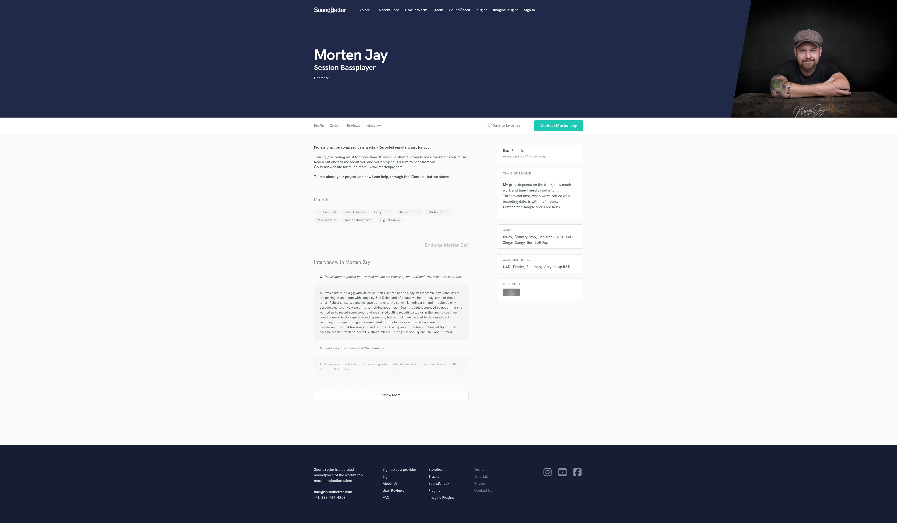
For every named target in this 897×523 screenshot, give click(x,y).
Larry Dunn (382, 212)
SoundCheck (459, 10)
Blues (507, 237)
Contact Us (483, 490)
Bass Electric (513, 151)
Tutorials (481, 476)
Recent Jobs (389, 10)
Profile (319, 126)
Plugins (481, 10)
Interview (373, 126)
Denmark (321, 78)
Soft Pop (541, 243)
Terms (479, 469)
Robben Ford (327, 212)
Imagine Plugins (505, 10)
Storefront (436, 469)
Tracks (438, 10)
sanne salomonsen (358, 220)
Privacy (480, 483)
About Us (390, 483)
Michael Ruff (327, 220)
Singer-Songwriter (517, 243)
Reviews (353, 126)
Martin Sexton (438, 212)
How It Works (416, 10)
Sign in (529, 10)
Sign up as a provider (399, 469)
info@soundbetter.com (333, 492)
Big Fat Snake (390, 220)
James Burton (409, 212)
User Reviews (393, 490)
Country (520, 237)
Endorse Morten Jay (447, 245)
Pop (533, 237)
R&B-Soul (565, 237)
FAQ (386, 497)
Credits (335, 126)
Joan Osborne (355, 212)
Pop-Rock (546, 237)
